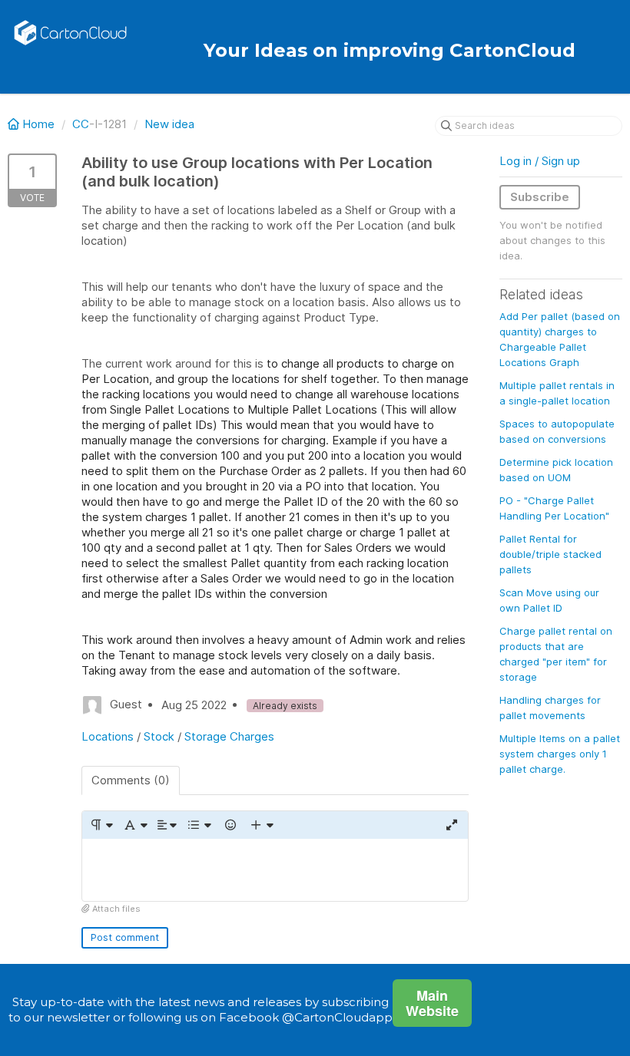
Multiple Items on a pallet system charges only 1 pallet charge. (559, 753)
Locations (107, 736)
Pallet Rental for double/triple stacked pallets (550, 554)
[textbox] (275, 870)
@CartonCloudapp (337, 1017)
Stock (159, 736)
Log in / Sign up (539, 160)
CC (80, 124)
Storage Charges (229, 736)
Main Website (432, 1003)
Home (38, 124)
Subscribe (539, 197)
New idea (169, 124)
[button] (101, 825)
